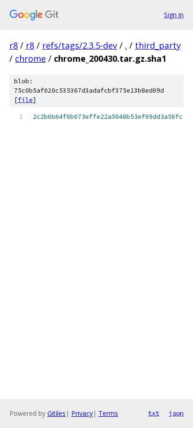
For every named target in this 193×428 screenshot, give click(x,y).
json (176, 413)
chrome (30, 58)
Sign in (174, 14)
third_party (158, 45)
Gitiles (56, 413)
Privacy (82, 413)
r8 (13, 45)
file (25, 100)
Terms (108, 413)
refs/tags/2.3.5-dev (79, 45)
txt (153, 413)
